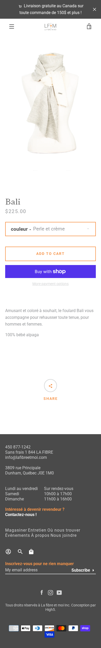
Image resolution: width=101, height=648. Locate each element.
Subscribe (80, 570)
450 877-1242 (18, 447)
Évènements (17, 535)
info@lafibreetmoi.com (26, 457)
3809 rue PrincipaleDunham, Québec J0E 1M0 (29, 470)
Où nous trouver (63, 530)
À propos (40, 535)
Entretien (37, 530)
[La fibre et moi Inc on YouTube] (59, 592)
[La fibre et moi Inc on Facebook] (41, 592)
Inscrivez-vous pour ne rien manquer (39, 563)
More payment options (50, 284)
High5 (50, 609)
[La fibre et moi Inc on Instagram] (50, 592)
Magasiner (16, 530)
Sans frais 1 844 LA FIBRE (29, 452)
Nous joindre (64, 535)
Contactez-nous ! (21, 514)
